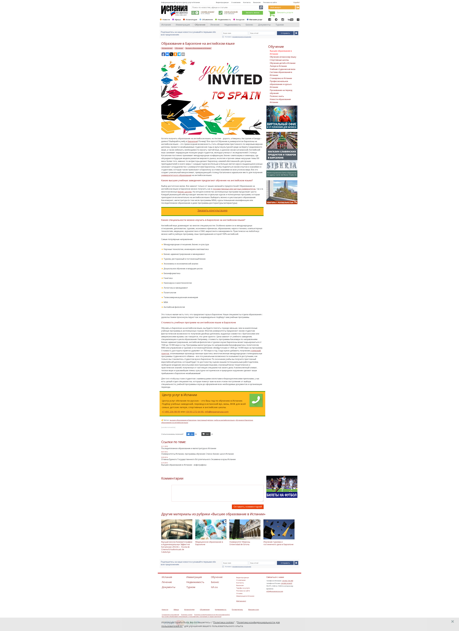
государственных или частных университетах (234, 189)
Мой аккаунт (241, 601)
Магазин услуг (255, 19)
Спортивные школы (279, 60)
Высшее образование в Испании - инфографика (183, 465)
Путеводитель (237, 609)
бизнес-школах (185, 191)
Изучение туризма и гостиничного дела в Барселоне (278, 543)
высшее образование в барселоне (183, 420)
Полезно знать (277, 96)
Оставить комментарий (248, 506)
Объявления (207, 19)
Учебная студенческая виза (282, 69)
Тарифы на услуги (243, 588)
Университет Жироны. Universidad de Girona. (239, 543)
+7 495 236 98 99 (171, 411)
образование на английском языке (174, 422)
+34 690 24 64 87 (207, 12)
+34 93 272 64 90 (231, 12)
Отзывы (239, 593)
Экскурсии (240, 19)
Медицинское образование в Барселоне (209, 543)
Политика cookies (186, 614)
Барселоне (193, 141)
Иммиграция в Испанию (245, 596)
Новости (166, 19)
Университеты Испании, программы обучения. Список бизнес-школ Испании (197, 454)
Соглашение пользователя (170, 614)
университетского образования (176, 175)
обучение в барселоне (244, 420)
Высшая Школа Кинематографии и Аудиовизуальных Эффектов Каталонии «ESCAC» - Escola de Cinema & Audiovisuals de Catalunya (176, 547)
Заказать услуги (285, 12)
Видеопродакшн (222, 2)
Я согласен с (238, 37)
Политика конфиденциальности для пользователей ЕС (212, 614)
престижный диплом (205, 420)
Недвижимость (224, 19)
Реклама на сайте (270, 2)
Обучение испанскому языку (283, 57)
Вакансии (257, 2)
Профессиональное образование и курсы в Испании (281, 84)
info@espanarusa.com (217, 411)
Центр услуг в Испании (191, 2)
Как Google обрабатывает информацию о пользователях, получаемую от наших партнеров (191, 616)
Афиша (178, 19)
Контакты (247, 2)
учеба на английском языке (224, 420)
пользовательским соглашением (241, 37)
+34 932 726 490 (287, 581)
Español (296, 2)
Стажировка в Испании (281, 78)
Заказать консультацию (212, 210)
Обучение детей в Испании (282, 63)
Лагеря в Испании (278, 66)
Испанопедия (191, 19)
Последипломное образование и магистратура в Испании (188, 448)
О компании (235, 2)
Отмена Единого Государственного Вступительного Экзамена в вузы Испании (198, 459)
